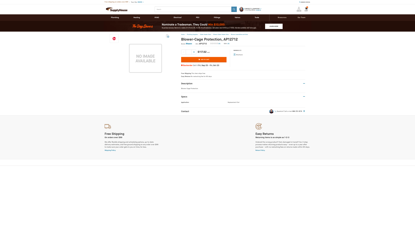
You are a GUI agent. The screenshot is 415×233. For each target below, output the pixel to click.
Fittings (217, 18)
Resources (282, 18)
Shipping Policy (110, 150)
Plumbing (115, 18)
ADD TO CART (205, 59)
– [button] (304, 83)
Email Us (258, 10)
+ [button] (304, 111)
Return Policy (260, 150)
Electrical (177, 18)
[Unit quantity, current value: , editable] (189, 52)
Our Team (301, 18)
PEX (197, 18)
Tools (257, 18)
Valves (237, 18)
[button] (261, 8)
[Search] (234, 9)
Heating (136, 18)
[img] (214, 43)
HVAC (157, 18)
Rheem (189, 44)
